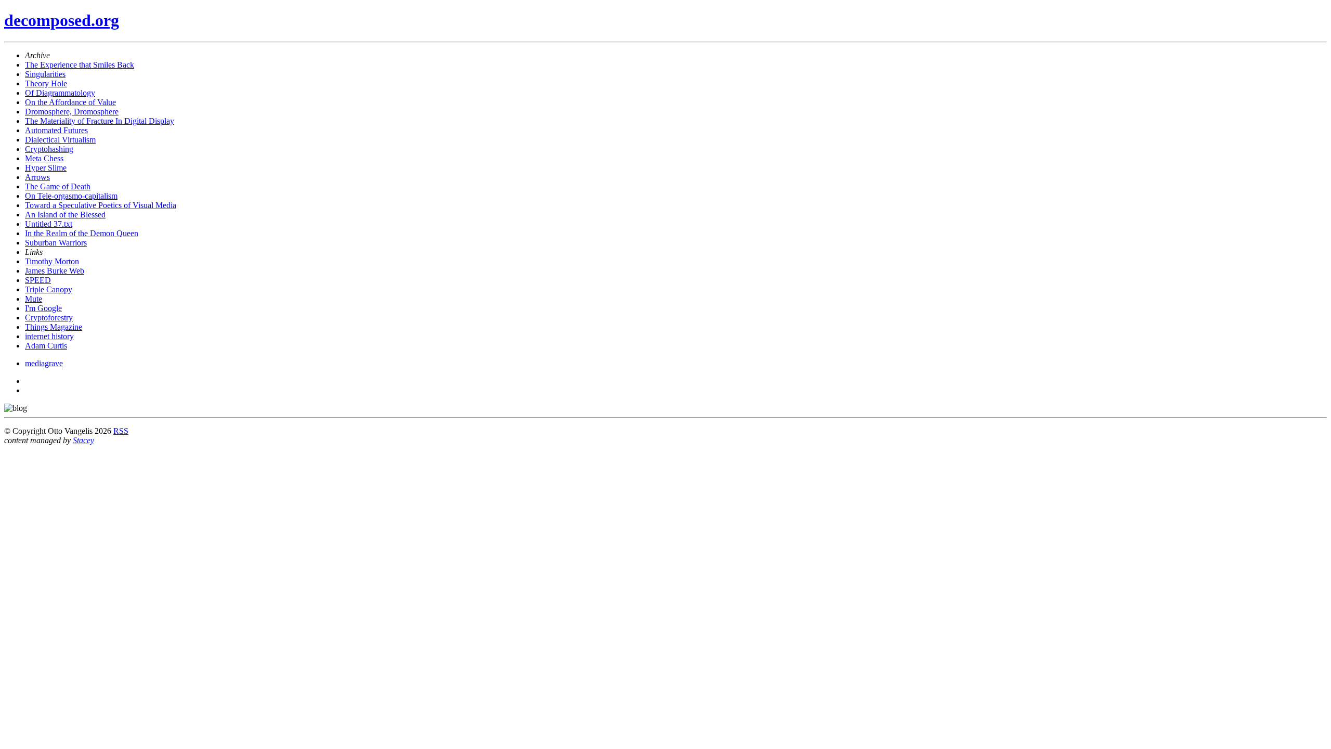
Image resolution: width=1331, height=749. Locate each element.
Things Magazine (53, 326)
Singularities (45, 74)
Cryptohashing (49, 149)
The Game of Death (57, 186)
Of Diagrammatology (60, 92)
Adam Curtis (46, 345)
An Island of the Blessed (65, 214)
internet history (49, 336)
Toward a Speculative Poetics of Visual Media (100, 205)
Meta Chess (44, 158)
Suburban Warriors (56, 242)
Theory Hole (46, 83)
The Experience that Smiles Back (79, 64)
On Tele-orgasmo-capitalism (71, 195)
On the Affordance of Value (70, 102)
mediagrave (44, 363)
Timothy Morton (52, 261)
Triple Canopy (48, 289)
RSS (120, 431)
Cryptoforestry (49, 317)
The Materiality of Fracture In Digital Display (99, 121)
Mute (33, 298)
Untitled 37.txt (48, 223)
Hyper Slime (46, 167)
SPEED (38, 280)
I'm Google (43, 308)
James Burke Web (54, 270)
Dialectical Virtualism (60, 139)
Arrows (37, 177)
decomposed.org (61, 20)
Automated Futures (56, 130)
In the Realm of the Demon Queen (81, 233)
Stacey (83, 440)
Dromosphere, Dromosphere (72, 111)
